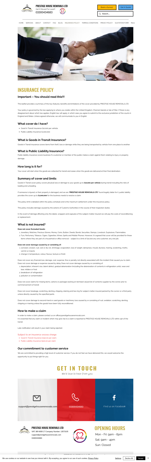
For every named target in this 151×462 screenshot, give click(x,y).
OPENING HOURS (110, 428)
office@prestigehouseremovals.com (70, 315)
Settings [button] (118, 458)
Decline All (129, 458)
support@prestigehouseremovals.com (46, 435)
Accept (140, 458)
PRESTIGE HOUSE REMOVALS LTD (52, 6)
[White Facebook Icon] (114, 397)
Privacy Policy (93, 458)
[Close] (148, 458)
